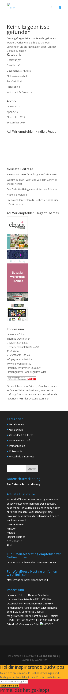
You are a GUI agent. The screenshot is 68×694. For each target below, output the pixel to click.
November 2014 (16, 117)
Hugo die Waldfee (17, 194)
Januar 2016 (13, 106)
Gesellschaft (14, 65)
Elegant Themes (47, 656)
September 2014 (16, 122)
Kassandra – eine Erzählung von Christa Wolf (32, 174)
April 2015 (12, 111)
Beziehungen (14, 59)
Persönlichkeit (14, 81)
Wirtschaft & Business (19, 92)
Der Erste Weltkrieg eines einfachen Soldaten (32, 189)
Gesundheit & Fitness (19, 70)
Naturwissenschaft (17, 76)
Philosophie (13, 86)
